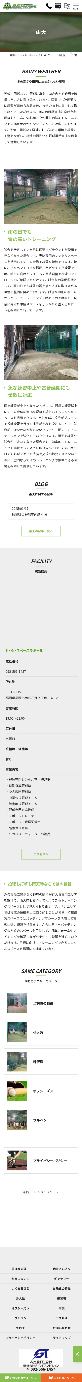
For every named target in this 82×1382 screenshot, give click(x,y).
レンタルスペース (46, 1191)
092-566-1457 (16, 671)
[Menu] (75, 6)
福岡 (26, 1191)
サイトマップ (62, 1338)
